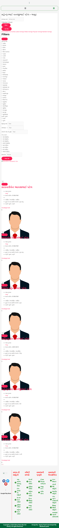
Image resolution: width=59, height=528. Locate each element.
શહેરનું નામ (4, 123)
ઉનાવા (4, 45)
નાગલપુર (5, 77)
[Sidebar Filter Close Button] (5, 39)
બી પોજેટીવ (6, 141)
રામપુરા (4, 95)
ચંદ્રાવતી (5, 60)
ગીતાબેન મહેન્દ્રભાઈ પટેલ (15, 439)
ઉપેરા (4, 47)
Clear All (7, 158)
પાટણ (4, 81)
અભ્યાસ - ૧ (5, 128)
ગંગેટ (4, 58)
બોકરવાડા (5, 83)
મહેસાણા (5, 85)
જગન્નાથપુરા (6, 62)
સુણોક (4, 104)
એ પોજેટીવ (6, 139)
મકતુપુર (5, 110)
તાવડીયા (5, 68)
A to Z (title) (5, 32)
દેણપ (4, 72)
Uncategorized (6, 208)
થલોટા (4, 70)
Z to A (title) (12, 32)
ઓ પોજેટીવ (6, 137)
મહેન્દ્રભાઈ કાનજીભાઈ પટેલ (17, 389)
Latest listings (20, 32)
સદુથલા (5, 102)
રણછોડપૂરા (5, 93)
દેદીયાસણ (5, 74)
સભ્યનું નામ (5, 19)
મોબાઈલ (4, 154)
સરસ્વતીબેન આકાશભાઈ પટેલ (17, 187)
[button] (25, 8)
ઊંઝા (4, 49)
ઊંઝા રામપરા (6, 52)
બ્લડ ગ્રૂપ (4, 135)
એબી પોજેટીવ (6, 143)
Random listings (47, 32)
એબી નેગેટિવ (6, 151)
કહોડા (4, 54)
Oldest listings (28, 32)
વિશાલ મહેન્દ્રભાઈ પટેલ (14, 288)
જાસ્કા (4, 64)
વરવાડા (4, 97)
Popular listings (37, 32)
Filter (6, 25)
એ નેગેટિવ (5, 147)
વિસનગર (5, 99)
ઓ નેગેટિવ (5, 145)
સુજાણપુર (5, 114)
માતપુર (4, 112)
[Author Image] (29, 181)
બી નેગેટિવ (5, 149)
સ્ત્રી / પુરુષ (5, 116)
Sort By (7, 29)
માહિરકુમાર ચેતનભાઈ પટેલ (15, 338)
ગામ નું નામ (4, 41)
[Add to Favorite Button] (5, 184)
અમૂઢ (4, 43)
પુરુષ (4, 120)
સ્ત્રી (4, 118)
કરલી (4, 56)
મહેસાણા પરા (6, 87)
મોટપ (4, 91)
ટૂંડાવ (4, 66)
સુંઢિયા (4, 108)
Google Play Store (6, 493)
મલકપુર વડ (6, 89)
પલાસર (4, 79)
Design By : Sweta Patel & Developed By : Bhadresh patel (44, 525)
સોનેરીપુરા (5, 106)
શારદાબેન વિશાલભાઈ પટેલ (15, 237)
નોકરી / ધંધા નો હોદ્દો (6, 132)
